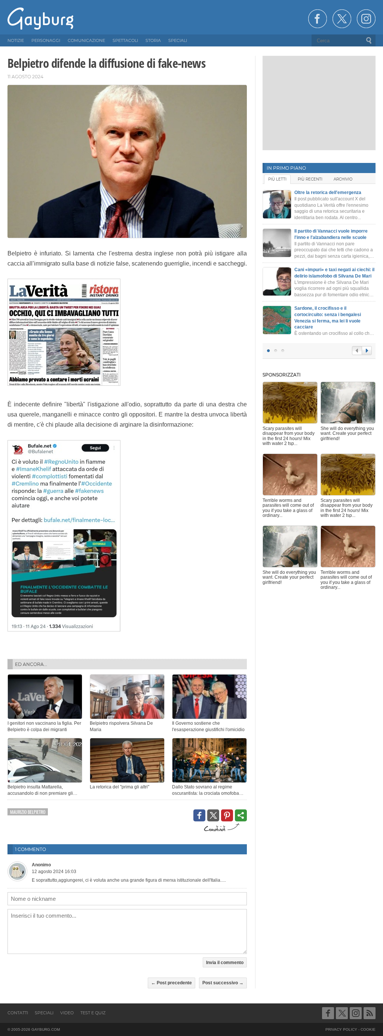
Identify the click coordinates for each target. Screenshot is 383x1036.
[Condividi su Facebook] (199, 815)
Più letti (277, 179)
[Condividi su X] (213, 815)
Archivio (343, 179)
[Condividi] (241, 815)
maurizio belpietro (27, 812)
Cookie (368, 1029)
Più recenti (310, 179)
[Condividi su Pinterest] (227, 815)
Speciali (44, 1012)
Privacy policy (341, 1029)
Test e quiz (92, 1012)
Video (67, 1012)
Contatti (17, 1012)
